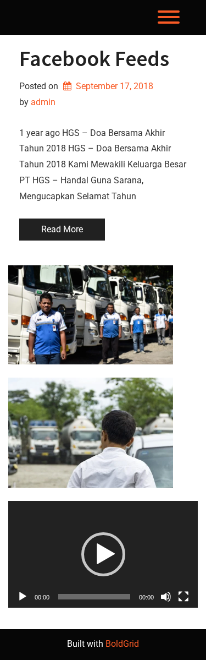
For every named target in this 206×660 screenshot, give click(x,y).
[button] (103, 554)
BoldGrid (122, 644)
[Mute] (165, 596)
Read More (62, 229)
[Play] (22, 596)
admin (43, 102)
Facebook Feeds (94, 58)
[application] (103, 554)
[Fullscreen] (183, 596)
